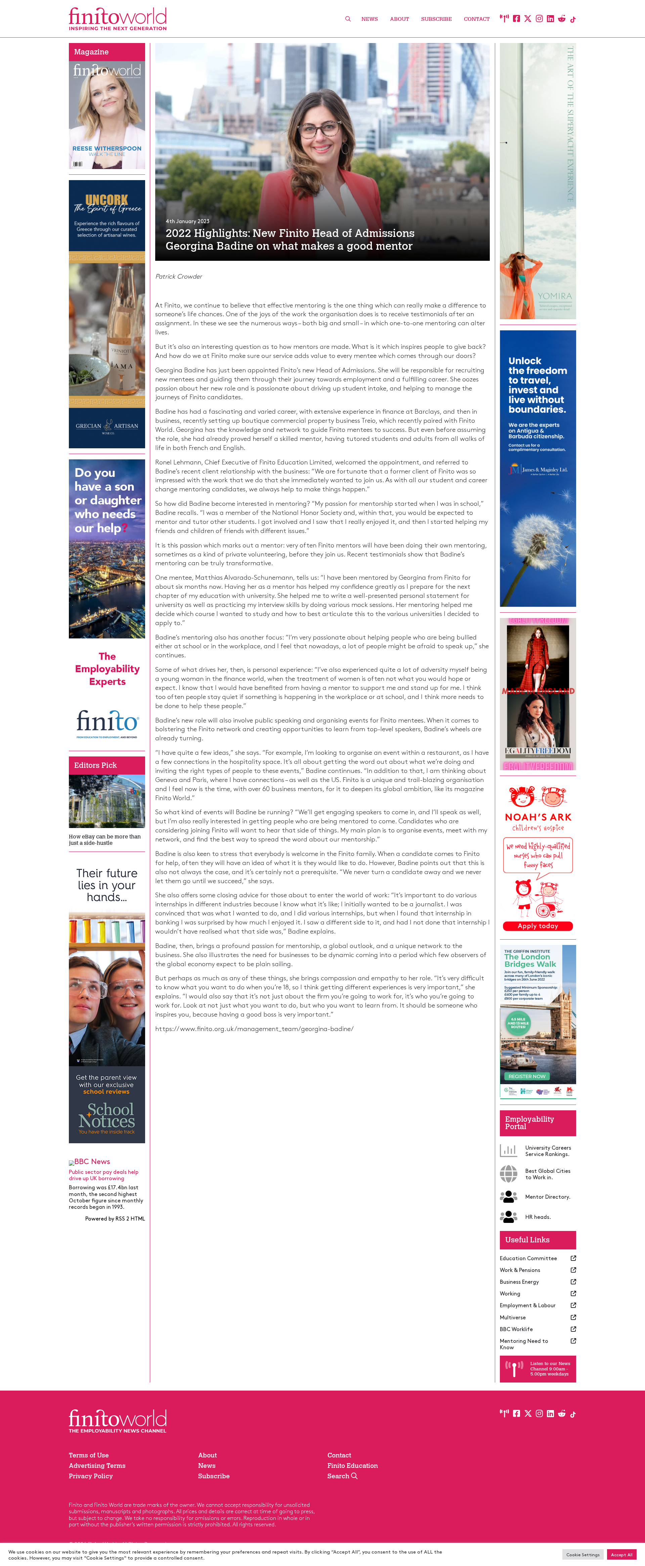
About (399, 19)
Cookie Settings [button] (583, 1554)
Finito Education (353, 1466)
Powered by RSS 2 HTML (115, 1218)
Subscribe (436, 19)
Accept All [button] (622, 1554)
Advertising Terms (97, 1466)
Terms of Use (89, 1455)
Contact (477, 19)
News (369, 19)
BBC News (92, 1161)
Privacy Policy (91, 1476)
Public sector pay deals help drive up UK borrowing (103, 1175)
